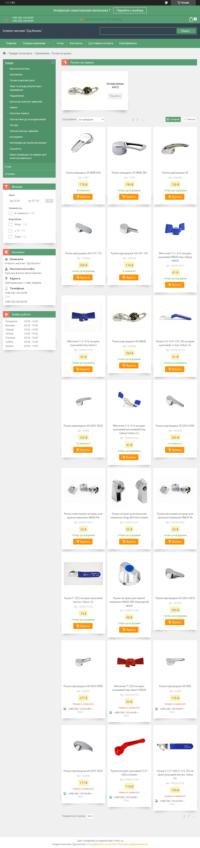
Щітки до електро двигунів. (26, 101)
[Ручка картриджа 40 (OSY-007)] (175, 573)
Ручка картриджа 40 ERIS (175, 686)
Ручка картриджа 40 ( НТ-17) (83, 253)
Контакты (76, 43)
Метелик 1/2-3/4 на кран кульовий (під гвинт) (83, 343)
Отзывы (10, 173)
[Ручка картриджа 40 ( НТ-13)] (129, 228)
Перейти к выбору (130, 10)
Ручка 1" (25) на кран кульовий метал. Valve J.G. (83, 599)
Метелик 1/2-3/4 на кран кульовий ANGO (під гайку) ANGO (175, 256)
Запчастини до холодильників (28, 119)
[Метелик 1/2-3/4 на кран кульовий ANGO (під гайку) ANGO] (175, 228)
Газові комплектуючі (22, 80)
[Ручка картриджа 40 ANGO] (129, 316)
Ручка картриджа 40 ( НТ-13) (129, 253)
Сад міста (15, 148)
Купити (85, 196)
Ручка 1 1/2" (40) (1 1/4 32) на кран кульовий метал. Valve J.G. (175, 774)
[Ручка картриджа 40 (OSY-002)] (83, 746)
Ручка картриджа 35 (175, 172)
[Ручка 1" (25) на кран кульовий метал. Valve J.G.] (83, 573)
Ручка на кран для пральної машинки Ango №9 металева (129, 515)
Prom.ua (118, 840)
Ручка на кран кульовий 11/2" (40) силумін (129, 772)
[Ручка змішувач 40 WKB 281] (129, 148)
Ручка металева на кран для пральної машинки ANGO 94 (175, 515)
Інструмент (16, 136)
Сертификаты (128, 43)
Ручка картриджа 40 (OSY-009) (83, 686)
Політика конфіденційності (133, 844)
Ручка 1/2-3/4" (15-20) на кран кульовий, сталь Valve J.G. (175, 343)
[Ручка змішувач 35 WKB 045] (83, 148)
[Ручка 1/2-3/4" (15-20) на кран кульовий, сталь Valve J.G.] (175, 316)
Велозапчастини (19, 68)
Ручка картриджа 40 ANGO (129, 341)
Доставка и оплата (100, 43)
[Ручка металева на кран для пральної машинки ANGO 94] (175, 489)
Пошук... (186, 30)
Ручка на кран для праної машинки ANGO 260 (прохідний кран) (129, 601)
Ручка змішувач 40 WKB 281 (129, 172)
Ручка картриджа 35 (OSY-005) (175, 425)
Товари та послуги (20, 53)
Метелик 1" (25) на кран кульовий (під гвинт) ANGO (129, 687)
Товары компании (34, 43)
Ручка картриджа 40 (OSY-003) (83, 425)
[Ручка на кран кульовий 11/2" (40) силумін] (129, 746)
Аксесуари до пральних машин (28, 142)
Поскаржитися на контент (102, 844)
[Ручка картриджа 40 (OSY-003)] (83, 401)
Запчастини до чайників (24, 131)
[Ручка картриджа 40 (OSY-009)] (83, 661)
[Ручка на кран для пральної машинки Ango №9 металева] (129, 489)
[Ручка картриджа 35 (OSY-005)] (175, 401)
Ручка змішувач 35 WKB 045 (83, 172)
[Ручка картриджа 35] (175, 148)
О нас (60, 43)
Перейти (115, 95)
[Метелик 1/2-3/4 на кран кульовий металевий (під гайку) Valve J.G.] (129, 401)
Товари (9, 62)
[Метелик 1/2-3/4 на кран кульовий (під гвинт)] (83, 316)
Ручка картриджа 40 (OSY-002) (83, 770)
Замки (13, 107)
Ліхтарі (14, 125)
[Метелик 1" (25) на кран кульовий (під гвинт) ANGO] (129, 661)
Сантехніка (42, 53)
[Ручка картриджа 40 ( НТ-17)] (83, 228)
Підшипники (17, 95)
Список (191, 119)
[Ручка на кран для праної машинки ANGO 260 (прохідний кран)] (129, 573)
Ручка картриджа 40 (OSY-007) (175, 598)
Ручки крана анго (115, 85)
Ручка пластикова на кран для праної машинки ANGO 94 (83, 515)
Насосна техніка (19, 113)
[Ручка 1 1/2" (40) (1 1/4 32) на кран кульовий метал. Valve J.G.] (175, 746)
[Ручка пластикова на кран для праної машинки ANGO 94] (83, 489)
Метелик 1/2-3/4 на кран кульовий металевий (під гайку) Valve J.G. (129, 429)
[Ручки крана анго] (83, 90)
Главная (11, 43)
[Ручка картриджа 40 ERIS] (175, 661)
